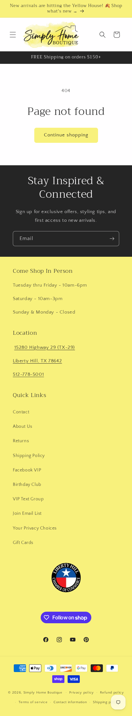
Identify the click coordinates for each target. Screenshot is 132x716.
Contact (21, 412)
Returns (21, 441)
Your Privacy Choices (35, 528)
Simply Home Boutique (42, 692)
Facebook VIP (27, 470)
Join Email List (27, 513)
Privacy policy (81, 692)
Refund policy (112, 692)
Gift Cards (23, 542)
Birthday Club (27, 484)
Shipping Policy (29, 455)
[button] (13, 35)
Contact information (70, 702)
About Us (22, 426)
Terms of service (33, 702)
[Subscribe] (112, 238)
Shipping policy (106, 702)
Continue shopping (66, 135)
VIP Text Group (28, 499)
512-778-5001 (28, 374)
